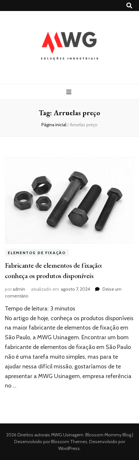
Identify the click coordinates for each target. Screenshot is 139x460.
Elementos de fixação (37, 252)
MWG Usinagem (67, 435)
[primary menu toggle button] (69, 92)
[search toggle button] (129, 6)
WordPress (69, 448)
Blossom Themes (68, 441)
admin (19, 289)
